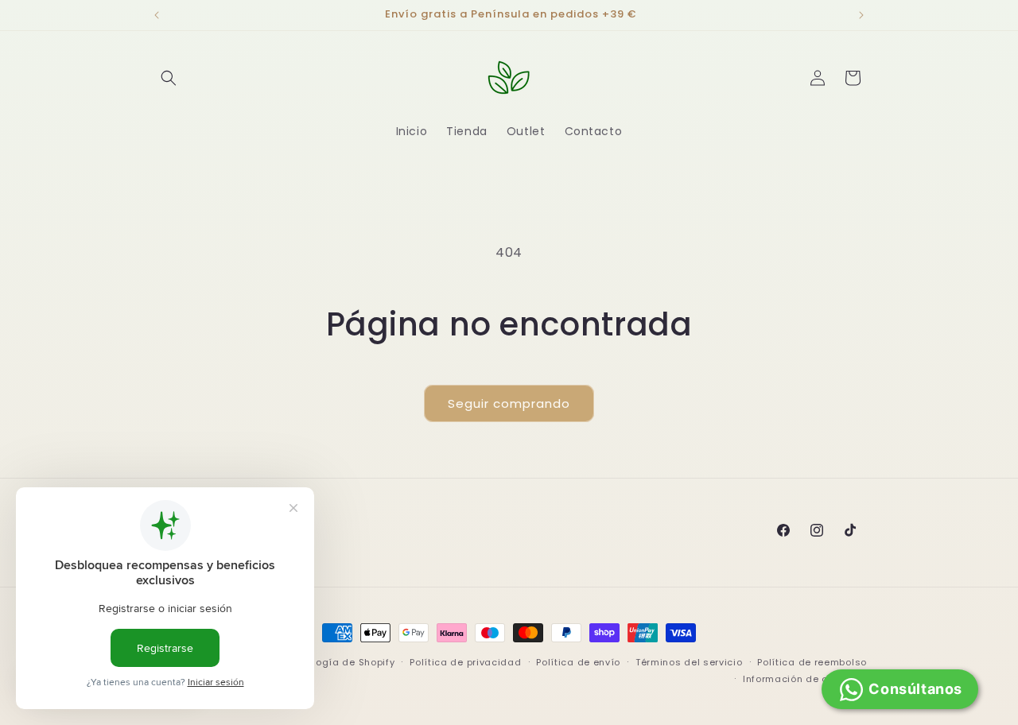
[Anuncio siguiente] (861, 15)
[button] (168, 77)
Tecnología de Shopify (339, 662)
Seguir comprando (509, 403)
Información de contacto (805, 679)
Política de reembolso (812, 662)
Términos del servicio (689, 662)
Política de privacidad (465, 662)
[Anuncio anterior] (156, 15)
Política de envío (578, 662)
